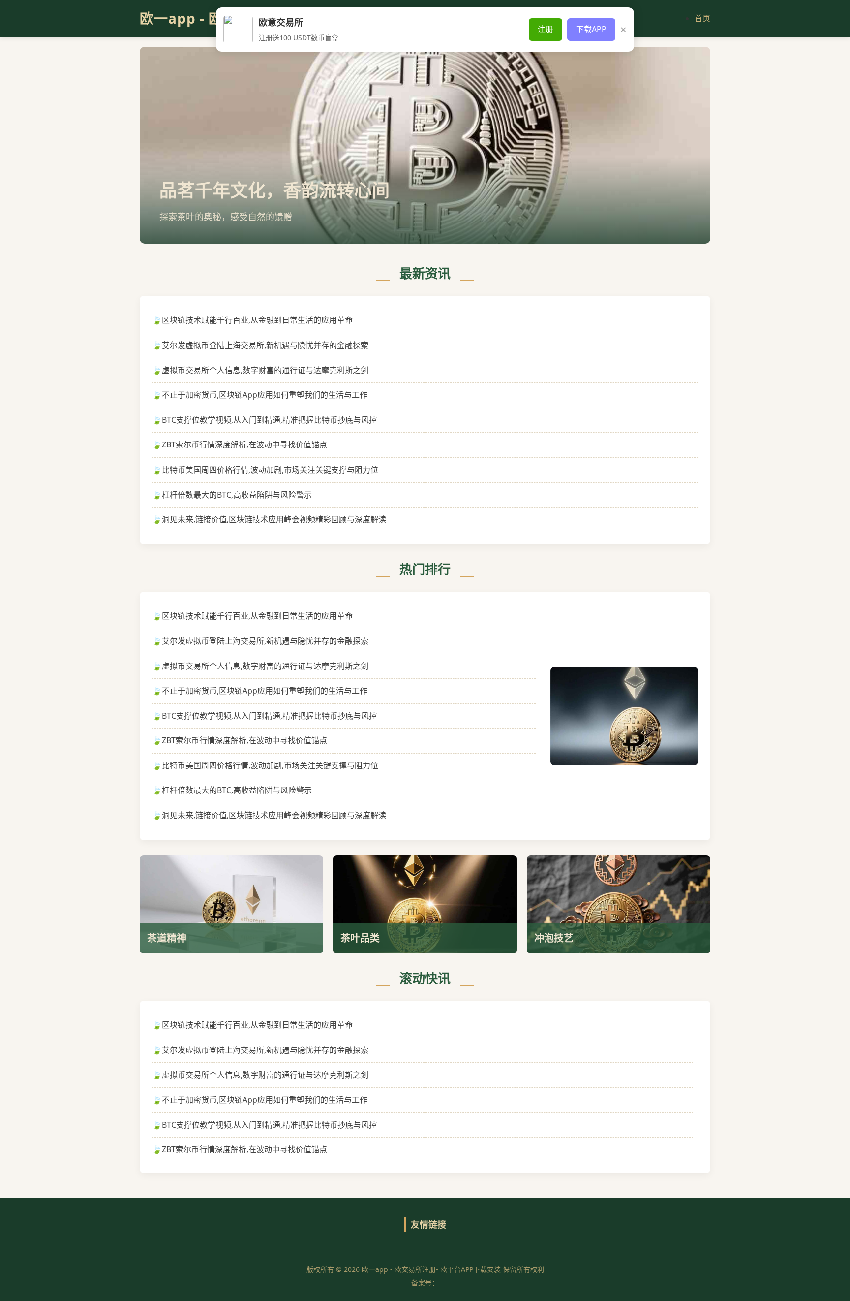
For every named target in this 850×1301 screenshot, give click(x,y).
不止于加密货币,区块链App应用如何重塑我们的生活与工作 (264, 394)
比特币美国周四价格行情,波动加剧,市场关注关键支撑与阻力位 (270, 469)
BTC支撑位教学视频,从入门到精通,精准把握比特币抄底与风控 (269, 419)
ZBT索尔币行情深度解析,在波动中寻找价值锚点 (244, 444)
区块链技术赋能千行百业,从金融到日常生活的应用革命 (257, 320)
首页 (702, 18)
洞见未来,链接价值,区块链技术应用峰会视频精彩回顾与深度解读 (274, 519)
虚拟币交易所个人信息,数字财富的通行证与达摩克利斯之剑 (265, 370)
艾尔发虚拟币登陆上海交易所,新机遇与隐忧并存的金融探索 (265, 345)
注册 (545, 29)
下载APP (591, 29)
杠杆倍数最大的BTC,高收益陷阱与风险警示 (237, 494)
